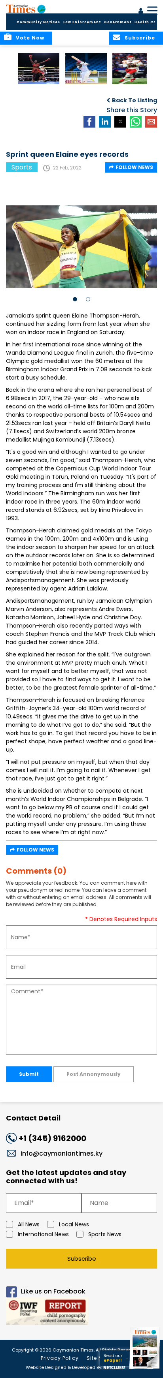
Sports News (104, 1234)
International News (43, 1234)
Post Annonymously (93, 1074)
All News (29, 1224)
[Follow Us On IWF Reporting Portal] (81, 1312)
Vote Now (30, 37)
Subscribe (81, 1258)
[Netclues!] (114, 1367)
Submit (29, 1074)
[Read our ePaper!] (145, 1369)
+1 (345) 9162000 (52, 1138)
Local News (74, 1224)
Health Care (148, 22)
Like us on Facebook (53, 1291)
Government (117, 22)
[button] (38, 68)
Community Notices (38, 22)
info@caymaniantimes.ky (61, 1153)
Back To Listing (134, 100)
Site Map (98, 1358)
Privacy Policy (60, 1358)
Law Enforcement (82, 22)
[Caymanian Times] (25, 8)
